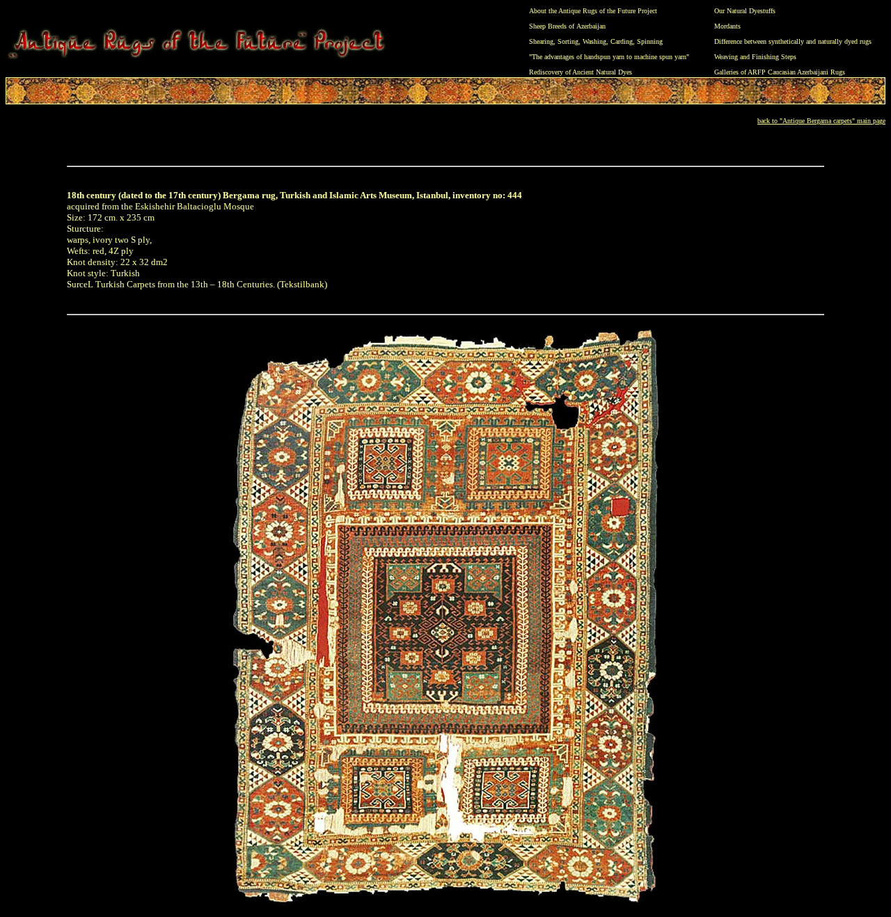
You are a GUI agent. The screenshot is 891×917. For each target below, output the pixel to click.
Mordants (727, 26)
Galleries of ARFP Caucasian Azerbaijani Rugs (779, 72)
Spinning (650, 41)
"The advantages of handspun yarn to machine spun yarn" (609, 57)
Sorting (568, 41)
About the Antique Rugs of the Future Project (593, 11)
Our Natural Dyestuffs (744, 11)
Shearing (541, 41)
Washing (594, 41)
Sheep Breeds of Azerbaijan (567, 26)
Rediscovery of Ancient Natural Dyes (580, 72)
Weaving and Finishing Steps (755, 57)
